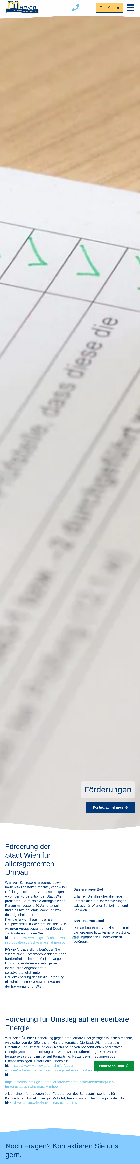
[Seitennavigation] (130, 7)
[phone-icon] (75, 7)
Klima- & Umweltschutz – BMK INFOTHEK (45, 1103)
